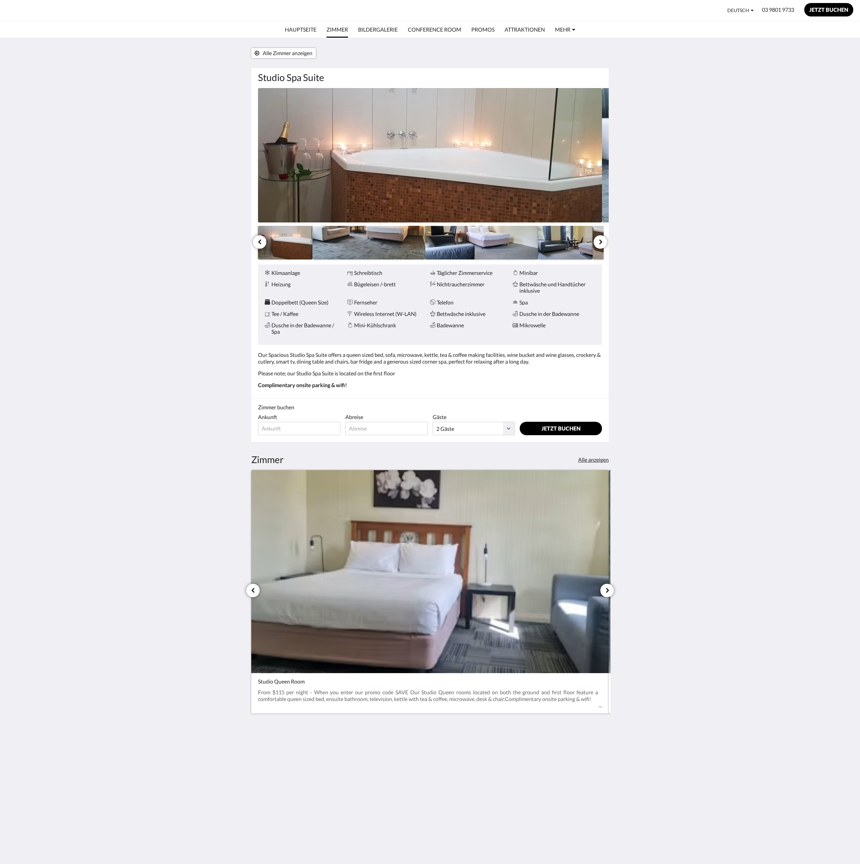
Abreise (354, 417)
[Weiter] (600, 242)
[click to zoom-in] (430, 155)
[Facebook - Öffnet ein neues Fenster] (577, 753)
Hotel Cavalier (38, 10)
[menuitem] (300, 29)
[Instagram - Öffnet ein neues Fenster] (595, 753)
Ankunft (267, 417)
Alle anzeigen (593, 459)
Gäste (439, 417)
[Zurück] (259, 242)
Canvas (593, 800)
